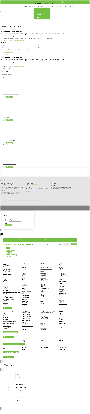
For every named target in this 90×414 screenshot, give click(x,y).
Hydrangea (61, 273)
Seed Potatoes (44, 328)
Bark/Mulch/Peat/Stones (9, 312)
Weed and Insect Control (27, 326)
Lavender (43, 285)
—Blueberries (25, 263)
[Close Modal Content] (1, 230)
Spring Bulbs (6, 266)
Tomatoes (61, 301)
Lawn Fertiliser (6, 327)
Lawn (23, 322)
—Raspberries (25, 266)
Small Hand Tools (63, 317)
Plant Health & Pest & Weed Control (29, 328)
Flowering (43, 263)
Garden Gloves (26, 314)
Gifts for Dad (62, 347)
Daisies (42, 276)
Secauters (61, 315)
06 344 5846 (34, 184)
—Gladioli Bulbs (6, 271)
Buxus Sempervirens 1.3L (9, 164)
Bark (4, 313)
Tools (60, 313)
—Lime (23, 270)
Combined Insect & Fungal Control (48, 311)
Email (7, 222)
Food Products (44, 347)
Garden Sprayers (26, 316)
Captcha (7, 223)
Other (22, 49)
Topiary (61, 283)
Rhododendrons (45, 288)
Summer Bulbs (6, 268)
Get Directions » (30, 191)
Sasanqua (5, 281)
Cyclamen (5, 296)
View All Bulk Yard (9, 336)
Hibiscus (61, 272)
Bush (42, 294)
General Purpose (7, 326)
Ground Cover (25, 295)
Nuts (23, 282)
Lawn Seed (24, 324)
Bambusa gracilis (7, 117)
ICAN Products (26, 320)
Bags (4, 348)
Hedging (13, 49)
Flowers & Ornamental (8, 324)
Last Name (8, 220)
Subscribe (8, 225)
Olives (23, 283)
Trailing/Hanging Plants (46, 267)
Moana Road (62, 349)
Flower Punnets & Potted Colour (11, 292)
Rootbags (61, 340)
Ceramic (24, 340)
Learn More (68, 188)
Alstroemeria (43, 275)
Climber (42, 295)
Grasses (23, 293)
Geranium (43, 281)
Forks (60, 314)
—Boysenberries (25, 264)
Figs (23, 277)
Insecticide (43, 316)
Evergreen (5, 288)
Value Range (62, 293)
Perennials (43, 273)
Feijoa (23, 275)
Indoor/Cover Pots (8, 341)
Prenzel (42, 349)
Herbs (23, 279)
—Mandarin (24, 272)
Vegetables (43, 329)
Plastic (42, 340)
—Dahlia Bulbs (6, 270)
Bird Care (5, 317)
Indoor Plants (25, 301)
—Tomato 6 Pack (63, 304)
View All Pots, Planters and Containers (14, 344)
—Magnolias (61, 289)
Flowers (42, 324)
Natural (5, 328)
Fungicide (43, 313)
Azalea (42, 301)
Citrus (23, 268)
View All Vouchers (8, 357)
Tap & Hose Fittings (63, 326)
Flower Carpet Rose (45, 298)
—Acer (60, 287)
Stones (5, 315)
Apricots (5, 301)
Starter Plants (62, 281)
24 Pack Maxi (6, 293)
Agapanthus (43, 274)
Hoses (60, 324)
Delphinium (43, 278)
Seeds (42, 321)
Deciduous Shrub (44, 304)
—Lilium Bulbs (6, 272)
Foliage (42, 264)
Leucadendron (62, 274)
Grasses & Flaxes (26, 291)
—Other (24, 274)
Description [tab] (6, 51)
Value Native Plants (63, 295)
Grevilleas (61, 268)
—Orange (24, 273)
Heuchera (43, 284)
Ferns (23, 305)
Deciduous (5, 287)
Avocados (5, 303)
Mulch (4, 314)
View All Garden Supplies (10, 332)
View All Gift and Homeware (11, 352)
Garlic (42, 325)
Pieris (60, 278)
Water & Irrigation (64, 323)
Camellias (6, 278)
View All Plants (8, 307)
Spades (60, 318)
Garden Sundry (26, 318)
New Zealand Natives (46, 269)
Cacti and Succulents (9, 276)
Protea (60, 279)
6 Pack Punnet (6, 295)
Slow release (25, 311)
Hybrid (4, 279)
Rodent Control (44, 317)
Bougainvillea (6, 286)
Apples (5, 300)
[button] (39, 3)
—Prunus (61, 290)
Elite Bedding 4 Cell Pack (9, 297)
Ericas (60, 263)
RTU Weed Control (45, 318)
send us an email (42, 184)
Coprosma (43, 302)
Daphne (42, 303)
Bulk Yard (5, 319)
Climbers (5, 284)
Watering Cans (62, 327)
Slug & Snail (43, 320)
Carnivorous (24, 304)
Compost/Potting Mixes (9, 321)
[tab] (8, 248)
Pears (23, 288)
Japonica (5, 280)
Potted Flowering (7, 265)
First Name (8, 219)
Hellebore (43, 283)
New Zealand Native (63, 275)
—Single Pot (62, 302)
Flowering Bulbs (44, 279)
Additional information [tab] (8, 52)
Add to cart (9, 96)
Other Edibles (25, 284)
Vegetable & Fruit (26, 312)
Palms (42, 266)
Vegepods (61, 321)
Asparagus (43, 323)
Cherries (24, 267)
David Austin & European (46, 296)
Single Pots (61, 300)
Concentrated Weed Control (47, 312)
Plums (23, 289)
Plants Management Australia (17, 40)
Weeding (61, 319)
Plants (25, 49)
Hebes (60, 269)
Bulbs (4, 264)
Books (23, 349)
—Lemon (24, 269)
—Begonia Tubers (7, 269)
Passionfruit (24, 285)
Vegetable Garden (64, 297)
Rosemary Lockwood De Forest (11, 94)
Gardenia (61, 267)
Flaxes (23, 292)
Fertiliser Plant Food (8, 323)
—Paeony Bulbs (7, 274)
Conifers (5, 290)
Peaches (24, 286)
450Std (42, 291)
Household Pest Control (46, 315)
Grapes (23, 278)
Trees (60, 285)
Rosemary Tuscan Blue (9, 140)
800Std (42, 293)
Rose (42, 290)
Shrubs (29, 49)
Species (5, 283)
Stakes (61, 311)
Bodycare (24, 347)
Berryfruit (5, 304)
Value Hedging (62, 294)
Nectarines (24, 280)
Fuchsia (42, 280)
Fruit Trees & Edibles (8, 299)
